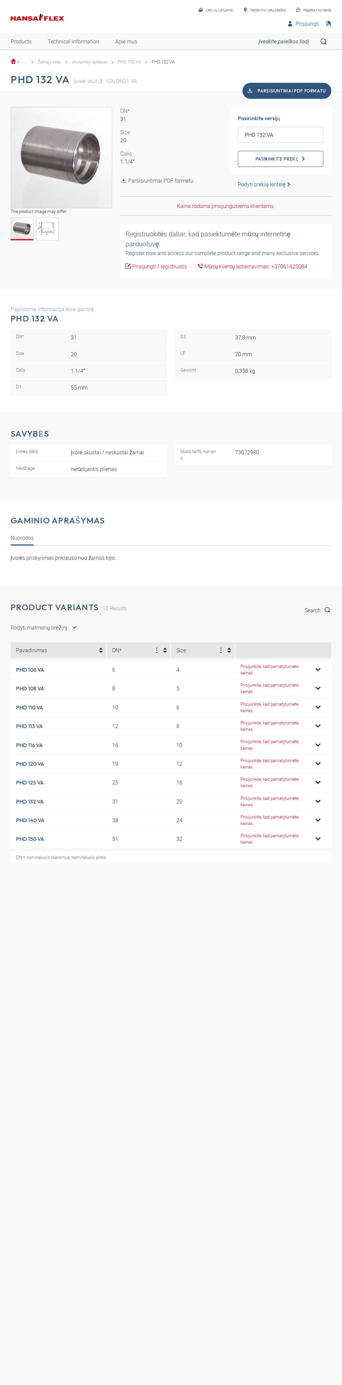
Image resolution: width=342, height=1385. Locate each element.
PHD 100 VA (129, 62)
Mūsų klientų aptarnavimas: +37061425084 (255, 266)
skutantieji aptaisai (89, 62)
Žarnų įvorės (49, 62)
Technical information (73, 41)
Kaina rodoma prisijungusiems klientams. (226, 206)
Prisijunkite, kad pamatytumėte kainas (269, 669)
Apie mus (126, 41)
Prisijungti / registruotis (159, 266)
